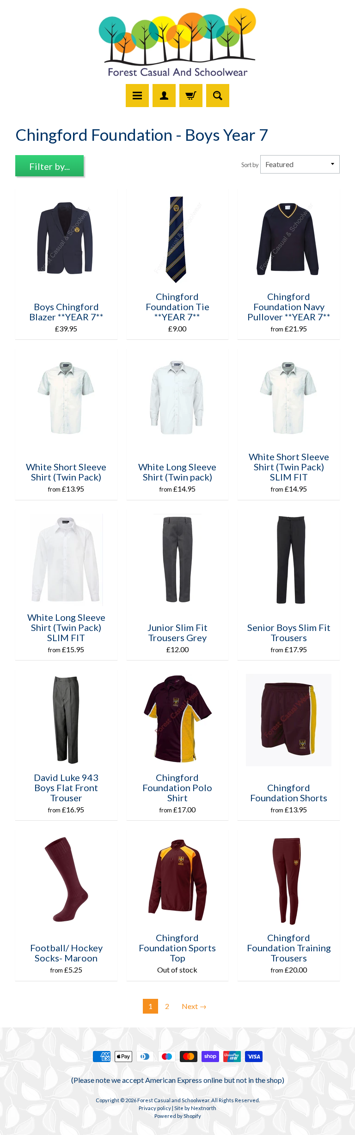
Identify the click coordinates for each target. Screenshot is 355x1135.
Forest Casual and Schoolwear (173, 1100)
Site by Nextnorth (195, 1108)
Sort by (250, 164)
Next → (194, 1006)
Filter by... (49, 166)
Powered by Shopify (177, 1116)
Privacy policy (155, 1108)
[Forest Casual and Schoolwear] (177, 43)
